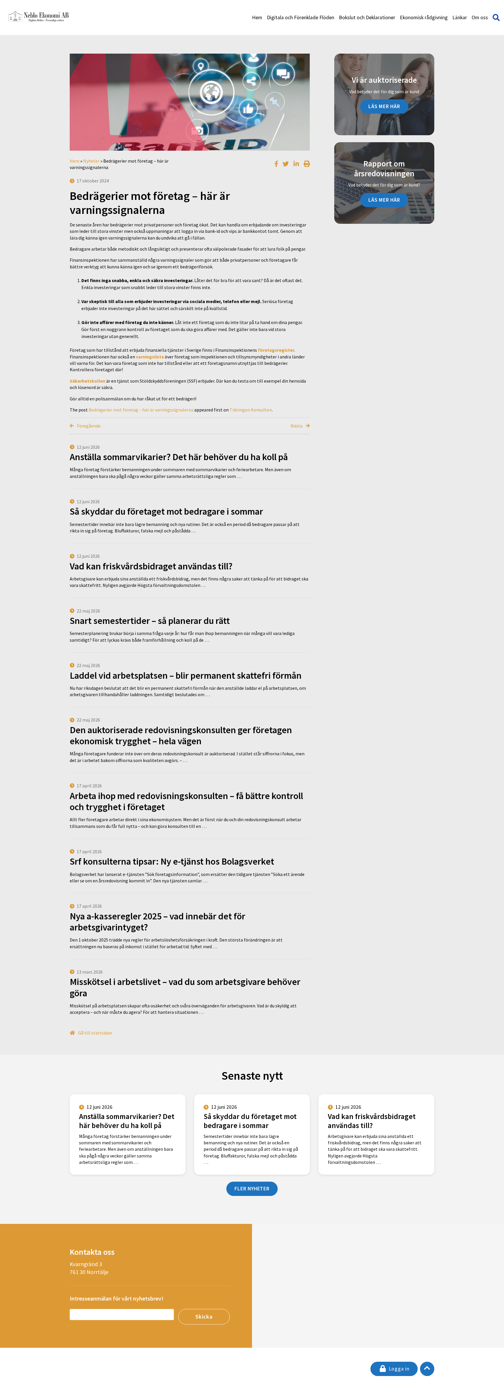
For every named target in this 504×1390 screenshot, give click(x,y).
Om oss (480, 17)
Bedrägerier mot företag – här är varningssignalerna (141, 410)
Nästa (296, 426)
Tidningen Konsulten (251, 410)
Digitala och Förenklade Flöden (300, 17)
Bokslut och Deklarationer (367, 17)
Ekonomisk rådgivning (424, 17)
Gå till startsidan (94, 1033)
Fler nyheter (252, 1188)
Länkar (459, 17)
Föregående (88, 426)
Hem (257, 17)
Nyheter (91, 161)
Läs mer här (384, 106)
